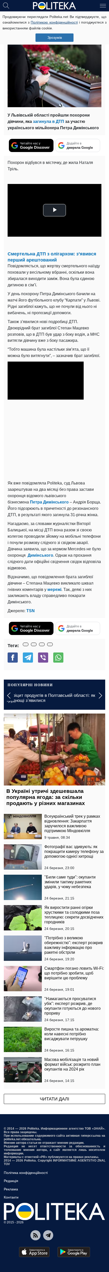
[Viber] (43, 657)
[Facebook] (13, 657)
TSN (30, 611)
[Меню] (103, 5)
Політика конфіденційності (26, 1173)
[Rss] (35, 1235)
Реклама (11, 1189)
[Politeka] (54, 6)
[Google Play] (73, 1252)
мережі (54, 589)
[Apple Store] (34, 1252)
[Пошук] (6, 5)
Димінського (40, 555)
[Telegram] (28, 657)
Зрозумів (54, 37)
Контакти (11, 1197)
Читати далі (54, 1098)
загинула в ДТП (48, 121)
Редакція (11, 1181)
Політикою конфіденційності (54, 22)
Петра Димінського (49, 502)
